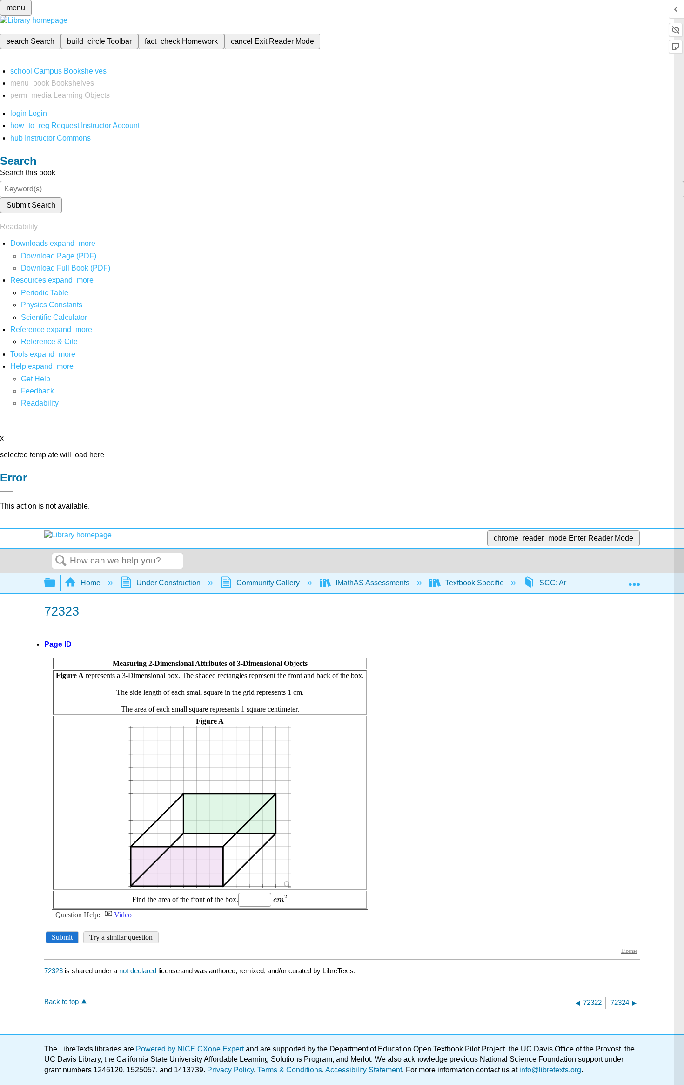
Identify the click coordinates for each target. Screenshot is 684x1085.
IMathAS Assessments (372, 583)
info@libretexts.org (549, 1070)
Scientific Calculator (54, 317)
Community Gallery (268, 583)
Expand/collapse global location (634, 580)
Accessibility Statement (363, 1070)
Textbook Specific (474, 583)
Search (61, 561)
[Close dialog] (6, 491)
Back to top (61, 1001)
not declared (138, 971)
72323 (53, 971)
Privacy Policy (230, 1070)
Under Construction (168, 583)
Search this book (27, 172)
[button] (37, 391)
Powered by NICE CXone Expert (191, 1049)
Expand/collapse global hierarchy (55, 583)
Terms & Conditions (289, 1070)
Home (90, 583)
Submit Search (31, 205)
